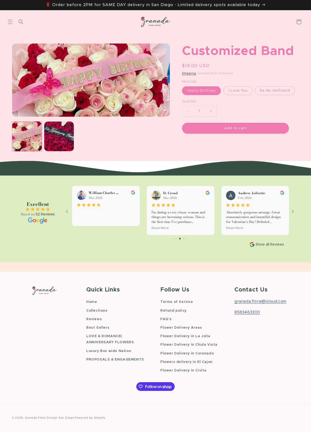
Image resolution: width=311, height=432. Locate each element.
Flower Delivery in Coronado (187, 353)
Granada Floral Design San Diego (49, 417)
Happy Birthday (201, 90)
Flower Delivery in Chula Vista (188, 345)
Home (91, 302)
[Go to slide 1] (172, 238)
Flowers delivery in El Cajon (186, 362)
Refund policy (173, 310)
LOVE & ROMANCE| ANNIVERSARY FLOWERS (110, 339)
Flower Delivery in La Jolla (185, 336)
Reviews (94, 319)
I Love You (238, 90)
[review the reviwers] (132, 193)
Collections (97, 310)
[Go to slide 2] (176, 238)
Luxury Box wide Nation (108, 351)
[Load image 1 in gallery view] (27, 136)
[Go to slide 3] (180, 238)
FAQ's (166, 319)
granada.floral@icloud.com (260, 302)
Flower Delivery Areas (181, 327)
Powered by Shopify (90, 417)
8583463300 (247, 312)
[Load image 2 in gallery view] (59, 136)
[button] (10, 22)
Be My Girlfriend (275, 90)
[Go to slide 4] (183, 238)
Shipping (189, 73)
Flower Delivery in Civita (183, 370)
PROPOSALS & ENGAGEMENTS (115, 359)
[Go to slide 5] (187, 238)
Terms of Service (176, 302)
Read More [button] (159, 228)
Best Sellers (97, 327)
